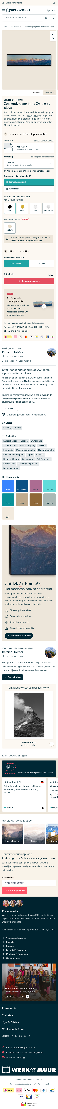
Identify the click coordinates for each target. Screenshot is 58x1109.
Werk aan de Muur (13, 1029)
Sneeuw (42, 445)
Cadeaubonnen (13, 958)
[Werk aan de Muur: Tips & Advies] (54, 1022)
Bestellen (10, 942)
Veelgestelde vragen (16, 938)
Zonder (18, 263)
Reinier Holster (15, 99)
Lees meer (24, 361)
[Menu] (3, 10)
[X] (24, 1036)
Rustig (18, 427)
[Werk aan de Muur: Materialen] (54, 1015)
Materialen (8, 1015)
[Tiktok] (29, 1036)
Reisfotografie (43, 459)
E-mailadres (8, 877)
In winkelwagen (31, 281)
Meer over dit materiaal (44, 140)
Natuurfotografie (46, 450)
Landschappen (10, 441)
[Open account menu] (48, 10)
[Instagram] (12, 1036)
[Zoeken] (52, 17)
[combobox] (22, 18)
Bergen (24, 441)
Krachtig (7, 427)
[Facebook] (20, 1036)
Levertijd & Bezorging (16, 950)
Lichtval (40, 454)
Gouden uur (27, 459)
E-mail (53, 929)
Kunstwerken (10, 1008)
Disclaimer (40, 1079)
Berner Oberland (11, 468)
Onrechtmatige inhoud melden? (22, 1084)
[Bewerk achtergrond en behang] (53, 38)
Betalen (10, 946)
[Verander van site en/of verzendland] (54, 3)
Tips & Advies (10, 1022)
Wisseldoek (14, 189)
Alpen (30, 454)
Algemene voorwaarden (24, 1079)
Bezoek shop (8, 361)
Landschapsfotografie (13, 454)
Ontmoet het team (14, 996)
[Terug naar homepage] (18, 10)
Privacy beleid (43, 1084)
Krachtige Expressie (27, 463)
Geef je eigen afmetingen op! (28, 171)
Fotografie (8, 450)
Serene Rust (9, 463)
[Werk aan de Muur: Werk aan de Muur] (54, 1029)
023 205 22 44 (37, 929)
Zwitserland (36, 441)
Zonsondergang (27, 445)
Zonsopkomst (9, 445)
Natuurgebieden (11, 459)
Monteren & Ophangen (17, 954)
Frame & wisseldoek (17, 182)
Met (43, 263)
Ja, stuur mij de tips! (14, 890)
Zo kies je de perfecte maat (42, 157)
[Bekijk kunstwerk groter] (53, 33)
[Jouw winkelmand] (53, 10)
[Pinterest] (16, 1036)
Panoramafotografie (25, 450)
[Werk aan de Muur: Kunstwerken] (54, 1008)
